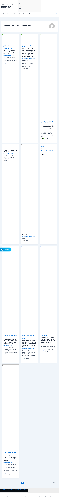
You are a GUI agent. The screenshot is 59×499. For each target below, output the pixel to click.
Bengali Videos (10, 333)
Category (20, 1)
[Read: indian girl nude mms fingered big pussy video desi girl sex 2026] (10, 38)
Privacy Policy (23, 489)
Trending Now (52, 122)
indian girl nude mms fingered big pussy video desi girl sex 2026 (10, 52)
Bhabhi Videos (9, 45)
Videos (20, 8)
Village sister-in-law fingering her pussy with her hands (10, 150)
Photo (20, 3)
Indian (45, 122)
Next (54, 482)
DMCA (11, 490)
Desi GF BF (10, 48)
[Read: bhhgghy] (29, 187)
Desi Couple (30, 46)
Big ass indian (9, 46)
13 (30, 482)
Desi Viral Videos (29, 336)
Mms (48, 122)
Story (20, 6)
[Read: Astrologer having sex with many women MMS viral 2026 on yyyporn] (48, 76)
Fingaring (35, 46)
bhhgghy (24, 234)
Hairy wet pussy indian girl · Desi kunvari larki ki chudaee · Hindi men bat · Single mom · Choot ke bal (29, 343)
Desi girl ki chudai (46, 148)
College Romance (29, 335)
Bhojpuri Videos (32, 45)
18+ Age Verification (5, 489)
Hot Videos (9, 336)
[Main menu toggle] (56, 14)
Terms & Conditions (15, 489)
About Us (16, 490)
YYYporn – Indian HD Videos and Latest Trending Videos (7, 6)
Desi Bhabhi (24, 46)
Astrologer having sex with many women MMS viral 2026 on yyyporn (48, 126)
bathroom (31, 333)
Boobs (42, 122)
